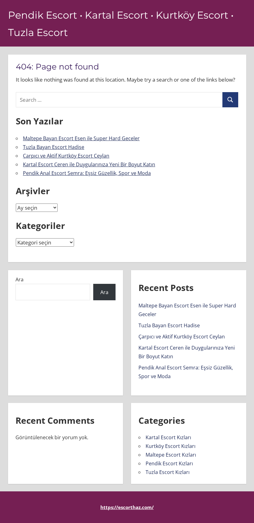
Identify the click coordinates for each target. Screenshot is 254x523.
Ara (19, 279)
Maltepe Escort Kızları (171, 454)
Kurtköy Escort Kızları (170, 446)
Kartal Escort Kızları (168, 437)
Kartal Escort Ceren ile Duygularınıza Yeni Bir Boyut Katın (89, 164)
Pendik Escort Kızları (169, 463)
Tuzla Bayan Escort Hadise (53, 147)
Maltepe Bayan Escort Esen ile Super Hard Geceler (81, 138)
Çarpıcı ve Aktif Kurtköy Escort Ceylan (66, 155)
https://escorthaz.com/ (127, 507)
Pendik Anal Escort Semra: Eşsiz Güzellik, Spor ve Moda (87, 173)
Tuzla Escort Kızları (168, 472)
